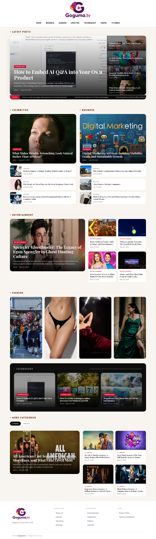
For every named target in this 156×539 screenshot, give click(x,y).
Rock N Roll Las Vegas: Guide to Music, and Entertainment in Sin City (102, 244)
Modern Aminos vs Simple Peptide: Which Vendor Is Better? (47, 171)
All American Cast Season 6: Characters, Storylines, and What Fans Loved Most (45, 458)
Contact (59, 517)
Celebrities (91, 517)
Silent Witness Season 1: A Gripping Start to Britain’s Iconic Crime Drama (130, 491)
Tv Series (115, 23)
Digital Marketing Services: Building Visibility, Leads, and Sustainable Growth (112, 154)
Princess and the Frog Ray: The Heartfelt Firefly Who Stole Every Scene (131, 244)
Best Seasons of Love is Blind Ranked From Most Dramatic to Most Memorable (102, 276)
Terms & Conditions (126, 517)
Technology (90, 23)
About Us (59, 513)
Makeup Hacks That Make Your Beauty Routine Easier (125, 44)
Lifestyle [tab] (27, 424)
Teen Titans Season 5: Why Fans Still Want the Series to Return (129, 456)
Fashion (62, 23)
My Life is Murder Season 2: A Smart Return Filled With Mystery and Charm (98, 457)
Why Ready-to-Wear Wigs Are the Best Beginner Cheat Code (48, 184)
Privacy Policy (124, 513)
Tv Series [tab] (15, 424)
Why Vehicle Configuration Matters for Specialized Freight (117, 171)
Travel (103, 23)
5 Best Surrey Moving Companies (106, 184)
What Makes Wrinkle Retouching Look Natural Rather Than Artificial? (124, 89)
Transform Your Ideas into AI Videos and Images (91, 97)
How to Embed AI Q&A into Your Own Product (58, 74)
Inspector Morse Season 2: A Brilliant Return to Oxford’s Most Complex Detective (97, 491)
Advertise (59, 521)
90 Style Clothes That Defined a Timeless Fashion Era (126, 59)
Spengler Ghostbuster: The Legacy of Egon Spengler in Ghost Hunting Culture (47, 251)
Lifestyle (75, 23)
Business (50, 23)
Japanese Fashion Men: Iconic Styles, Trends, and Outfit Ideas (124, 74)
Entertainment (93, 513)
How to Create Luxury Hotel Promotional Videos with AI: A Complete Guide (47, 198)
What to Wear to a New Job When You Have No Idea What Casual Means (116, 198)
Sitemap (59, 525)
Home (38, 23)
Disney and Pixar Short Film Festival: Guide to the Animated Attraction (131, 276)
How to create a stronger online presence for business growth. (44, 97)
